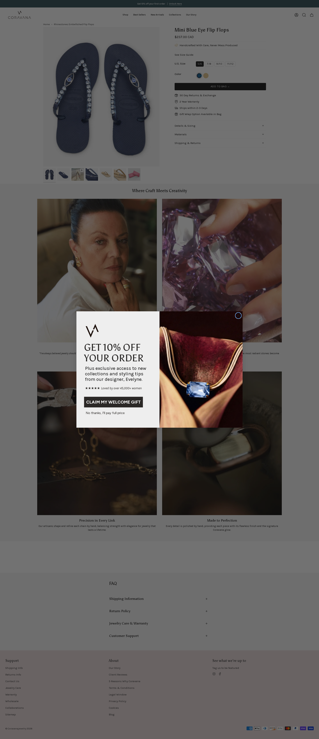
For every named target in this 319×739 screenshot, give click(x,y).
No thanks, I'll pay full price (105, 413)
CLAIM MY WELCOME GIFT (113, 402)
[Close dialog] (238, 315)
